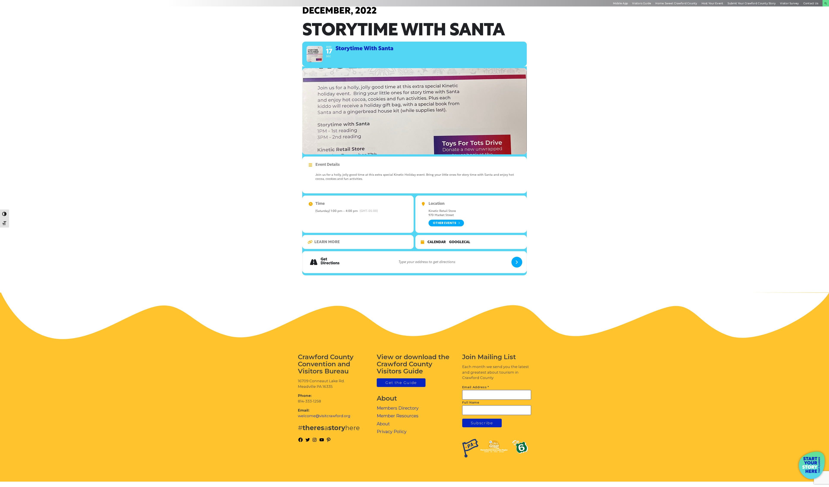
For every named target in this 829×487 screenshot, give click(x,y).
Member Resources (397, 415)
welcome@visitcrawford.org (324, 416)
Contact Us (810, 3)
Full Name (470, 402)
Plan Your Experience (803, 25)
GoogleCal (459, 242)
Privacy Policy (392, 431)
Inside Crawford (763, 25)
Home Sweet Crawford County (676, 3)
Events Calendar (725, 25)
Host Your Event (712, 3)
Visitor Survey (789, 3)
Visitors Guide (641, 3)
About (383, 423)
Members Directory (398, 408)
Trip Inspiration (685, 25)
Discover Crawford (645, 25)
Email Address (475, 387)
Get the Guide (401, 383)
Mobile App (620, 3)
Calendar (436, 242)
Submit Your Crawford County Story (752, 3)
